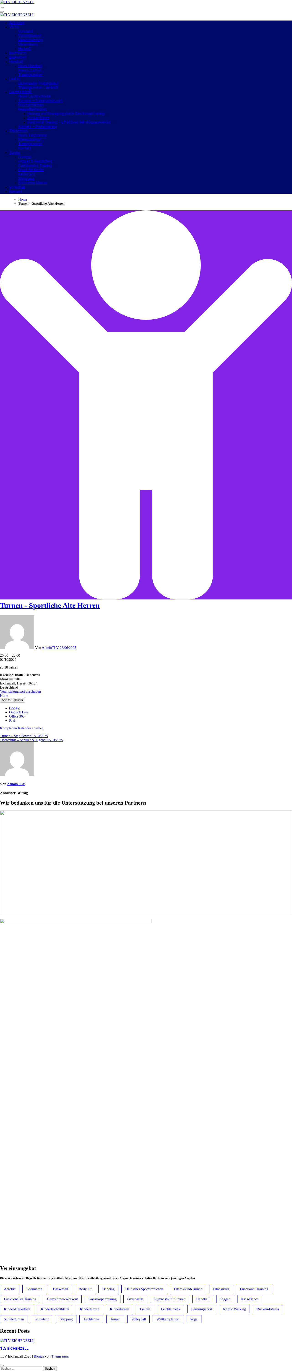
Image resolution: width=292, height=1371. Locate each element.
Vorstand (25, 31)
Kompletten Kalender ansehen (22, 728)
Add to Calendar (12, 700)
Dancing (108, 1289)
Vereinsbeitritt (30, 36)
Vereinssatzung (30, 40)
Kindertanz (26, 174)
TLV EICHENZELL (14, 1348)
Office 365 (17, 716)
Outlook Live (19, 712)
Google (14, 708)
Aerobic (10, 1289)
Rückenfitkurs (38, 118)
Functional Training (254, 1289)
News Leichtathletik (34, 96)
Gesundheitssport (32, 109)
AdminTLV (51, 648)
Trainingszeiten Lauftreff (38, 87)
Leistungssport (201, 1309)
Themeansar (60, 1356)
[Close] (2, 1365)
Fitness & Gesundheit (35, 161)
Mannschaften (30, 70)
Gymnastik (135, 1299)
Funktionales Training (35, 165)
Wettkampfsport (167, 1319)
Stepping (66, 1319)
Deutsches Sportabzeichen (144, 1289)
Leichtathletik (20, 92)
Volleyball (17, 187)
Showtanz (26, 178)
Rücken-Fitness (268, 1309)
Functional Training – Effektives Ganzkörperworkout (69, 122)
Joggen (225, 1299)
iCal (12, 720)
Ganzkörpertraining (103, 1299)
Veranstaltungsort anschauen (20, 691)
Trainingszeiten (30, 74)
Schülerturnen (14, 1319)
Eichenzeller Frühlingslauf (38, 83)
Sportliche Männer (33, 183)
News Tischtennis (32, 135)
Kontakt (24, 148)
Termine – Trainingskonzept (40, 100)
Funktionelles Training (20, 1299)
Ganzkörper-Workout (62, 1299)
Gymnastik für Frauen (169, 1299)
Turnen (14, 152)
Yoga (194, 1319)
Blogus (39, 1356)
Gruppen (24, 157)
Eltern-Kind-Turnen (188, 1289)
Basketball (17, 57)
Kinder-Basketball (17, 1309)
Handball (16, 61)
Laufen (14, 79)
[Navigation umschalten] (2, 12)
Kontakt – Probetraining (37, 126)
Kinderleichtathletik (55, 1309)
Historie (24, 48)
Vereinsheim (28, 44)
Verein (14, 27)
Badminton (17, 53)
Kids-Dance (249, 1299)
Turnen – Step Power (24, 736)
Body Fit (85, 1289)
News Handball (30, 66)
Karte (4, 695)
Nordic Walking (234, 1309)
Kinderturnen (119, 1309)
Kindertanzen (89, 1309)
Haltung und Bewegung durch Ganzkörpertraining (66, 113)
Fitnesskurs (221, 1289)
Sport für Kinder (31, 170)
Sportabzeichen (31, 105)
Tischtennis (18, 131)
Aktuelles (16, 23)
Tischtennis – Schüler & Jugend (31, 740)
